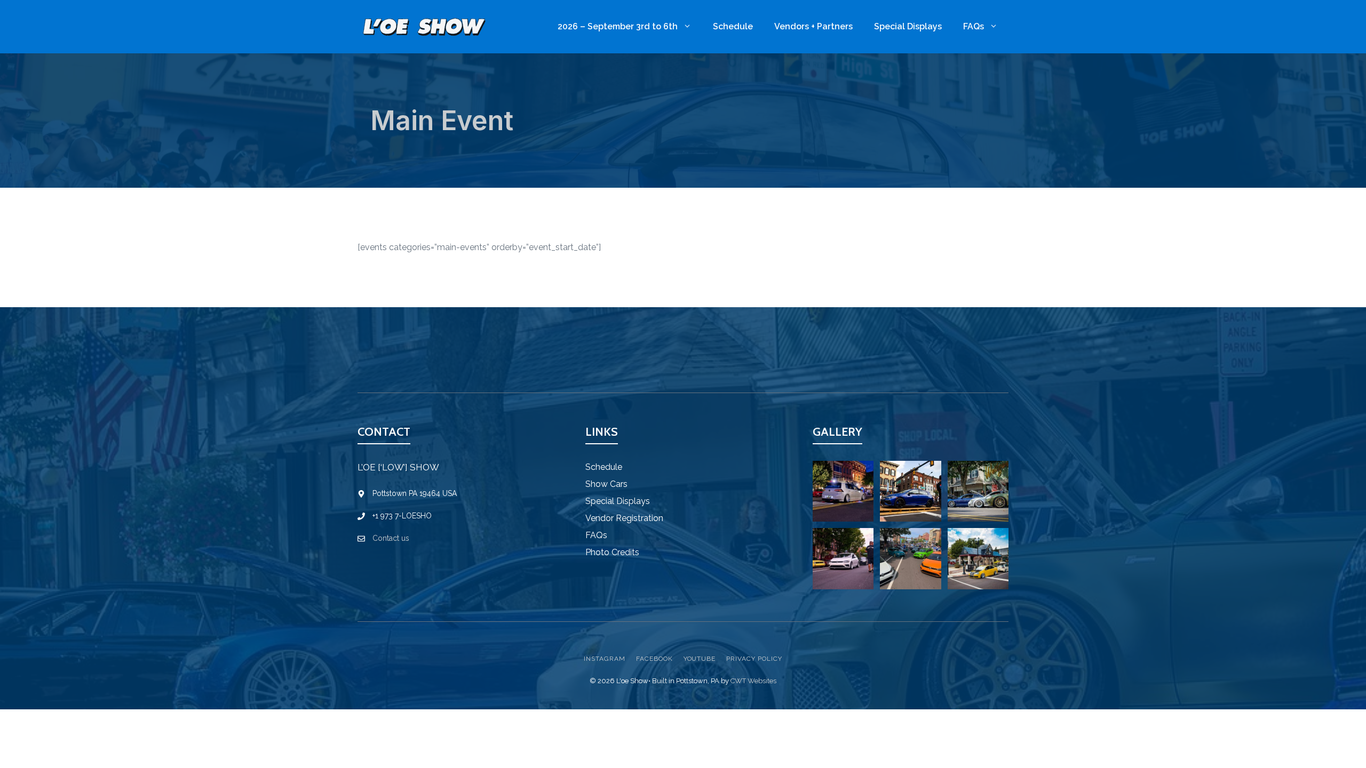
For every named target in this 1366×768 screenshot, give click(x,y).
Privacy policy (754, 658)
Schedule (733, 26)
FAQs (973, 26)
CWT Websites (753, 681)
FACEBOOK (654, 658)
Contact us (390, 538)
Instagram (604, 658)
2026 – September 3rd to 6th (618, 26)
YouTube (700, 658)
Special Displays (908, 26)
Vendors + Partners (813, 26)
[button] (843, 491)
